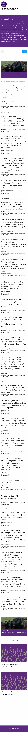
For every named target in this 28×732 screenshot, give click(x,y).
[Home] (3, 4)
